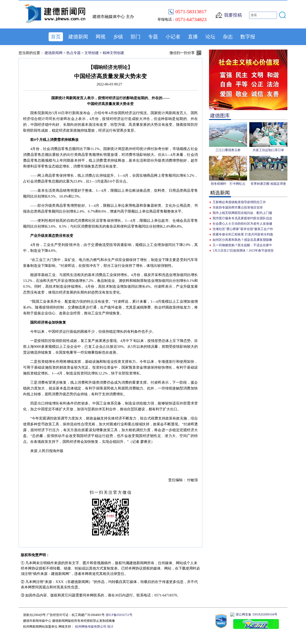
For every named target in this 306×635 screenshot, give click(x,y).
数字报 (247, 36)
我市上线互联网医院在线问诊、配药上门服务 (242, 213)
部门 (135, 36)
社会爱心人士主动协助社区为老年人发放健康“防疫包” (242, 224)
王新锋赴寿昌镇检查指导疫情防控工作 (239, 202)
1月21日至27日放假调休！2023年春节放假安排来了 (243, 251)
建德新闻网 (53, 53)
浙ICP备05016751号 (119, 615)
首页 (56, 36)
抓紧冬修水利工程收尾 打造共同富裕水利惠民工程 (243, 235)
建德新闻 (78, 36)
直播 (193, 36)
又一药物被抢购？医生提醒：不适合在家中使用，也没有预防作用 (242, 246)
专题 (153, 36)
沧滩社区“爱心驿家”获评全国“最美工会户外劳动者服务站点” (243, 229)
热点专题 (73, 53)
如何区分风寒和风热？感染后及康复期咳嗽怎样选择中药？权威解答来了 (242, 240)
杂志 (228, 36)
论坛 (210, 36)
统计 (110, 626)
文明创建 (91, 53)
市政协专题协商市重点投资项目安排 (238, 207)
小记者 (173, 36)
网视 (101, 36)
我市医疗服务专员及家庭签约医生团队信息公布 (242, 219)
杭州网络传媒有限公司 (90, 626)
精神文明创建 (113, 53)
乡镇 (118, 36)
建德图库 (220, 115)
